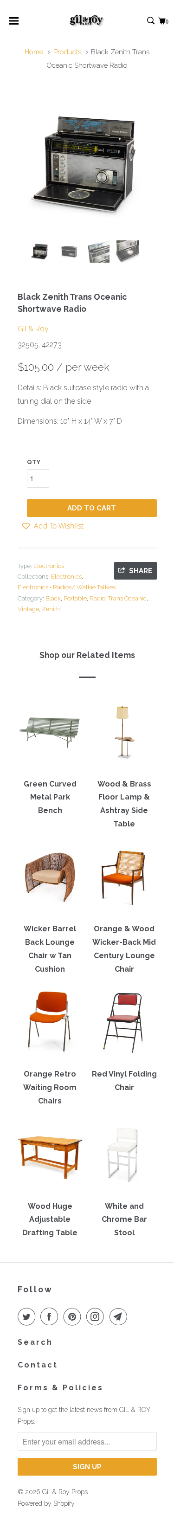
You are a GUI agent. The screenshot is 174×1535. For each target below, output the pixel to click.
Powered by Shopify (46, 1503)
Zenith (51, 609)
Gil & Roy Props (65, 1492)
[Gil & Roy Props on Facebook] (51, 1316)
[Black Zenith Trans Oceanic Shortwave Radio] (87, 163)
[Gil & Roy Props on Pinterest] (74, 1316)
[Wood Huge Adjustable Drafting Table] (50, 1157)
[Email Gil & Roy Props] (120, 1316)
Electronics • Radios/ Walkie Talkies (67, 587)
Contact (38, 1365)
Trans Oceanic (127, 598)
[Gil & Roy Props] (87, 21)
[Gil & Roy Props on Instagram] (97, 1316)
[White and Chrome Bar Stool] (124, 1157)
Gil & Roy (33, 328)
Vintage (28, 609)
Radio (97, 598)
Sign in (140, 21)
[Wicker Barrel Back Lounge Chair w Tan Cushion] (50, 880)
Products (67, 52)
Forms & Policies (60, 1387)
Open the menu (14, 24)
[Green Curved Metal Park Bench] (50, 735)
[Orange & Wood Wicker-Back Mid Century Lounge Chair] (124, 880)
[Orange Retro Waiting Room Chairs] (50, 1026)
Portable (75, 598)
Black (53, 598)
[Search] (151, 21)
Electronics (48, 565)
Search (35, 1342)
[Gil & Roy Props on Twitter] (28, 1316)
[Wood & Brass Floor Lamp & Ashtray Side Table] (124, 735)
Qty (33, 461)
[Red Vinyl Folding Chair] (124, 1026)
